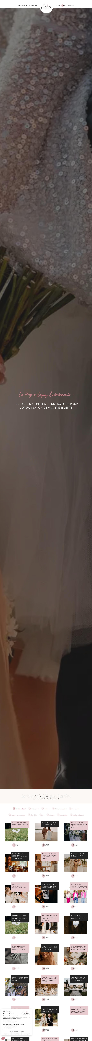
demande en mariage (17, 815)
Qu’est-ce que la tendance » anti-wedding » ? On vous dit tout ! (20, 887)
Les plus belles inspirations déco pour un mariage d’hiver (79, 917)
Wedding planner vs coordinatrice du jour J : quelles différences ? (79, 886)
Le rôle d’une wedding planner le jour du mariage (78, 855)
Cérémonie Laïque (59, 809)
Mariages (51, 815)
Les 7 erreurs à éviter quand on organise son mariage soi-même (49, 1009)
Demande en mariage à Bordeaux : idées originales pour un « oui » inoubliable (20, 948)
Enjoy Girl (33, 815)
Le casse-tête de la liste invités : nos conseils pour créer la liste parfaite (49, 856)
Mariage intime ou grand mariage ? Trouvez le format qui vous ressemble (19, 856)
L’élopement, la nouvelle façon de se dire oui (49, 823)
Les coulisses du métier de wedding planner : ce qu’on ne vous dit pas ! (20, 824)
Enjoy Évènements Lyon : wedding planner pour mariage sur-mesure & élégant (49, 979)
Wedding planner (77, 815)
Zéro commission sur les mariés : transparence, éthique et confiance (79, 947)
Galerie (58, 5)
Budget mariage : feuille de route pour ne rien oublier (20, 978)
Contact (71, 5)
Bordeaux (46, 809)
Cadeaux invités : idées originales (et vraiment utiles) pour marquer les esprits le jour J (79, 1010)
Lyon (42, 815)
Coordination (74, 809)
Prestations (21, 5)
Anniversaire (34, 809)
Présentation (33, 5)
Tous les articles (20, 809)
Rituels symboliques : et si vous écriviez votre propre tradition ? (49, 886)
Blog (64, 5)
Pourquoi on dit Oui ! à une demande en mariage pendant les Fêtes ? (49, 947)
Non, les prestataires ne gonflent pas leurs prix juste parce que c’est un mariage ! (49, 918)
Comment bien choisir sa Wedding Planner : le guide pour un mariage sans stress (20, 918)
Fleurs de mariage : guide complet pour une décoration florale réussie (79, 825)
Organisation (62, 815)
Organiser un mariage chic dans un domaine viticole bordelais (78, 978)
